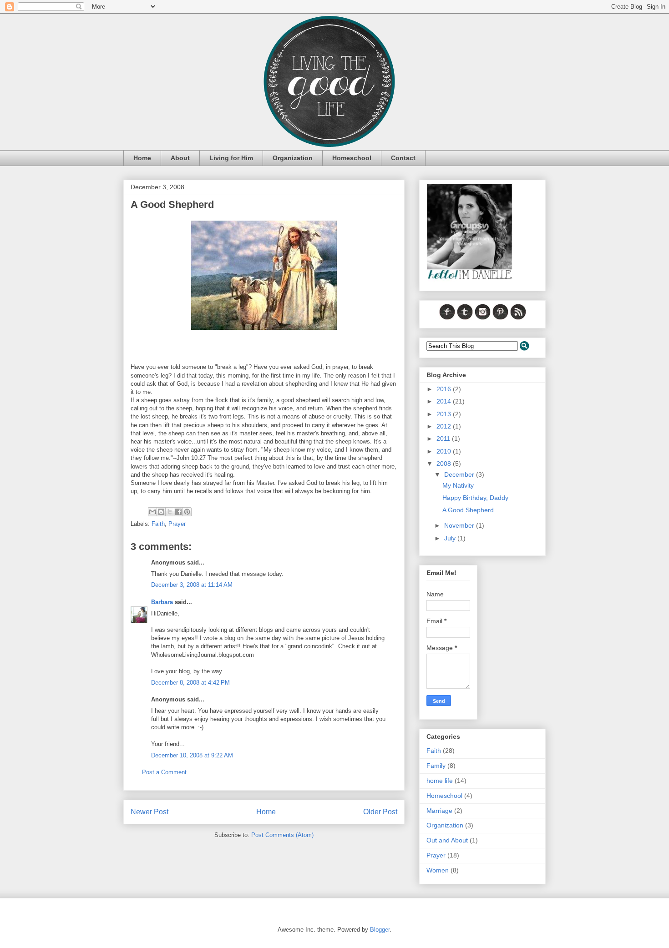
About (180, 157)
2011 (444, 438)
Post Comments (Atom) (282, 835)
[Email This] (152, 511)
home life (439, 780)
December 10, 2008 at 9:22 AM (192, 755)
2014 (444, 401)
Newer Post (149, 812)
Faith (158, 523)
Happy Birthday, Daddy (475, 497)
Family (436, 765)
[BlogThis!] (161, 511)
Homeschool (351, 157)
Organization (293, 157)
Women (437, 870)
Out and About (447, 840)
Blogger (380, 929)
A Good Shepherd (468, 510)
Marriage (439, 810)
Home (142, 157)
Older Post (380, 812)
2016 (444, 389)
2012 (444, 426)
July (450, 538)
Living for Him (231, 157)
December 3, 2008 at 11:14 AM (192, 584)
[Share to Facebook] (178, 511)
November (460, 525)
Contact (403, 157)
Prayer (177, 523)
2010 (444, 451)
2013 (444, 414)
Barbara (162, 602)
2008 (444, 463)
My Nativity (458, 485)
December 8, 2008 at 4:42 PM (190, 682)
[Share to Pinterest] (187, 511)
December (460, 474)
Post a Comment (164, 772)
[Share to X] (169, 511)
